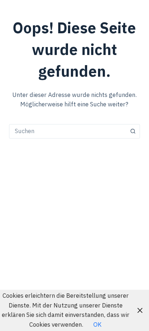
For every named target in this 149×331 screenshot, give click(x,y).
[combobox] (67, 131)
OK (97, 325)
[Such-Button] (133, 131)
